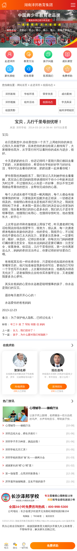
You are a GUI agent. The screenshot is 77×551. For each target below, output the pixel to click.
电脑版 (26, 516)
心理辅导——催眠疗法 (17, 425)
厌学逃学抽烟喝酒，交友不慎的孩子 (25, 481)
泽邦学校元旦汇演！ (16, 449)
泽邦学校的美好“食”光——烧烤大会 (25, 457)
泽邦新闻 (10, 93)
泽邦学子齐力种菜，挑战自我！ (22, 441)
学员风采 (67, 102)
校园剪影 (10, 110)
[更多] (72, 345)
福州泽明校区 (66, 110)
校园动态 (48, 85)
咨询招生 (57, 386)
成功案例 (67, 93)
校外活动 (29, 102)
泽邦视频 (10, 102)
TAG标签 (37, 516)
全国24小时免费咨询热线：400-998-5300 (38, 507)
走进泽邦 (35, 85)
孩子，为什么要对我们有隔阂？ (30, 334)
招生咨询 (57, 370)
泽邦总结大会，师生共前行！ (21, 433)
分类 (73, 5)
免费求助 (52, 545)
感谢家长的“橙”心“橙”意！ (19, 465)
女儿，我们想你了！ (24, 330)
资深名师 (20, 370)
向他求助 (20, 386)
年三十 (14, 324)
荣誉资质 (48, 93)
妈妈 (42, 324)
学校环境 (29, 93)
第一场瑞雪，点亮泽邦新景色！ (22, 473)
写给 (27, 324)
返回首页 (50, 516)
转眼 (33, 324)
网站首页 (22, 85)
